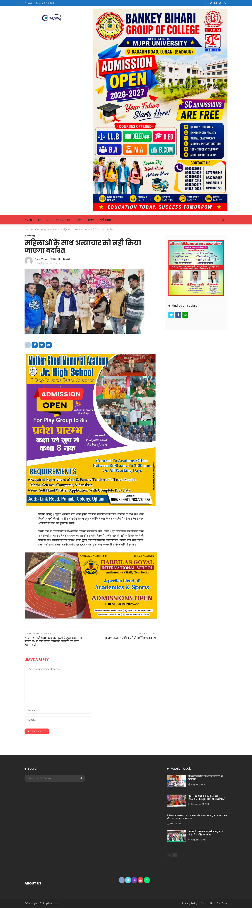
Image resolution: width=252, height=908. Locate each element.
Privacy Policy (189, 903)
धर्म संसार (105, 219)
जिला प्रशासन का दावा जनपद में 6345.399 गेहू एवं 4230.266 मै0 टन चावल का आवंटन (197, 817)
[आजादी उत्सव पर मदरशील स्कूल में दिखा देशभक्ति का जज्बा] (176, 836)
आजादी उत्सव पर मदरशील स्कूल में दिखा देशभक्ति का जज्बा (205, 833)
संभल (91, 219)
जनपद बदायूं (62, 219)
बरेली (79, 219)
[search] (222, 219)
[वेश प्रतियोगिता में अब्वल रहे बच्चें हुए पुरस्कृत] (176, 781)
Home (28, 219)
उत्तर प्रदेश (43, 219)
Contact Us (207, 903)
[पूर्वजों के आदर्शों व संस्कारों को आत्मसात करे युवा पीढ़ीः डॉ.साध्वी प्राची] (176, 801)
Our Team (222, 903)
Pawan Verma (41, 259)
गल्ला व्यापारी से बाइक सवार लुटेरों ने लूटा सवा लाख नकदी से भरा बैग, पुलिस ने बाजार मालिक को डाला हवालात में (53, 641)
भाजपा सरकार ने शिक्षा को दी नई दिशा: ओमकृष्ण (131, 638)
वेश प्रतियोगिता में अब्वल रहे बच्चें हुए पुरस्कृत (205, 778)
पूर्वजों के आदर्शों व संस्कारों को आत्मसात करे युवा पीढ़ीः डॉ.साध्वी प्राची (206, 797)
